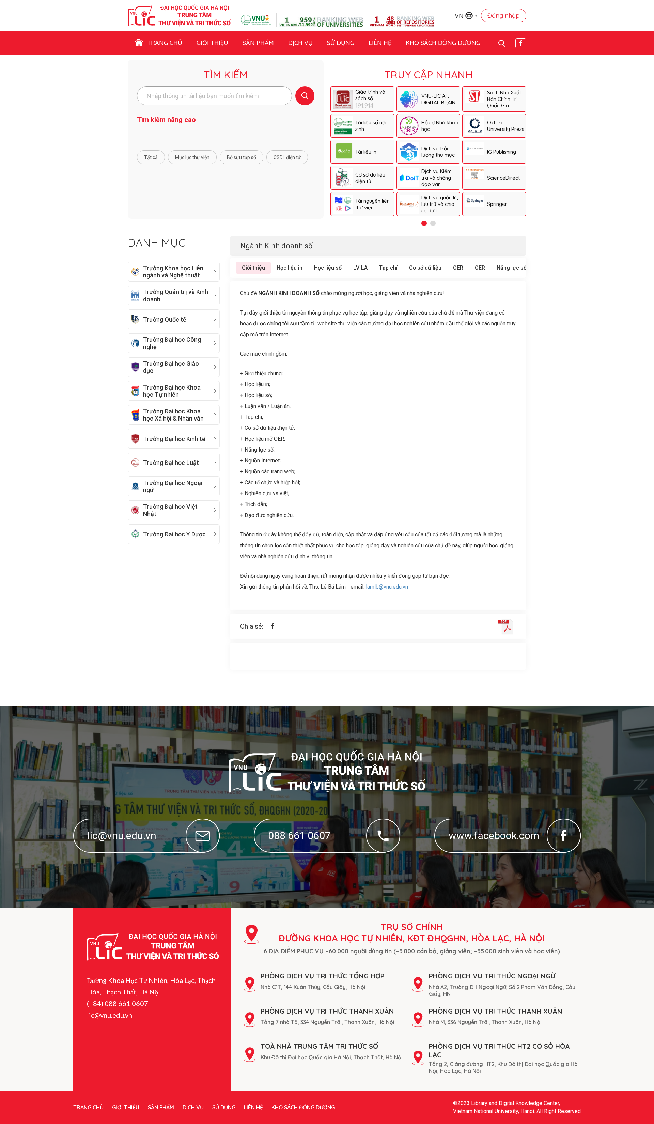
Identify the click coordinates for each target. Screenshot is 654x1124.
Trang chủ (164, 43)
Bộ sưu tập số (241, 157)
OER (458, 267)
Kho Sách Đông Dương (443, 43)
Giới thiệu (212, 43)
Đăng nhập (503, 15)
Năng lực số (512, 267)
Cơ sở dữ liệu (425, 267)
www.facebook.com (494, 835)
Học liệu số (328, 267)
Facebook (520, 43)
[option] (428, 151)
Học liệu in (289, 267)
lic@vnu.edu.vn (122, 835)
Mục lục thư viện (192, 157)
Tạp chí (388, 267)
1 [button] (424, 223)
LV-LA (360, 267)
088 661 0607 (299, 835)
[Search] (304, 95)
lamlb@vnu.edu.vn (387, 586)
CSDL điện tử (287, 157)
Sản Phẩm (258, 43)
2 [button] (433, 223)
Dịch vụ (300, 43)
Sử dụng (340, 43)
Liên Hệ (380, 43)
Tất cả (151, 157)
